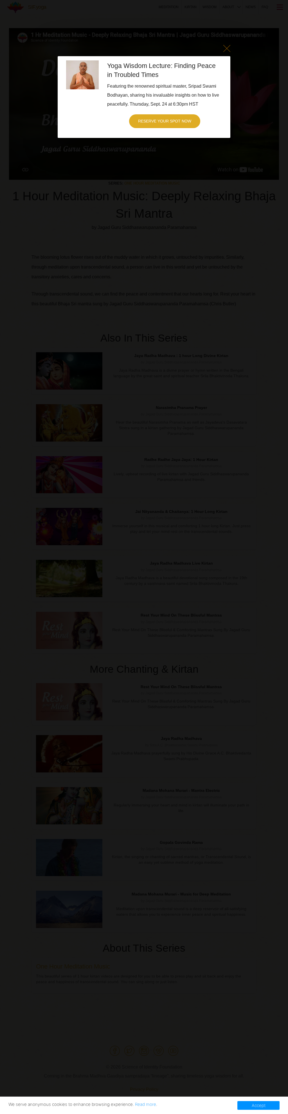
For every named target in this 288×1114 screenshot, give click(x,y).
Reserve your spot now (164, 121)
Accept (259, 1105)
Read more (145, 1104)
